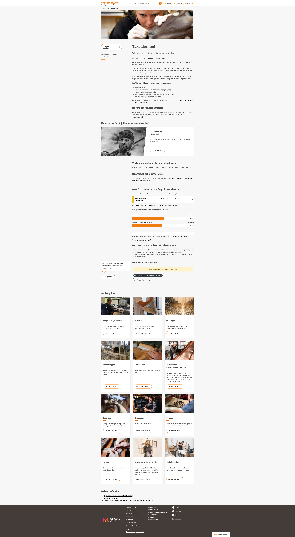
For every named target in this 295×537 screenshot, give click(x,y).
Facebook (177, 507)
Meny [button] (190, 3)
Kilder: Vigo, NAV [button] (139, 279)
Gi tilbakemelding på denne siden (135, 532)
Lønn (145, 58)
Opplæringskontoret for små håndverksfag (118, 496)
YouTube (177, 515)
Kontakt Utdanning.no (132, 513)
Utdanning (139, 58)
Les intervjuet (156, 151)
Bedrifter (157, 58)
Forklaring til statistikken (180, 237)
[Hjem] (116, 3)
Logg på (128, 529)
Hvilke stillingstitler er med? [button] (142, 281)
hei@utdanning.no (153, 519)
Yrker (107, 8)
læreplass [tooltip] (175, 252)
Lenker (163, 58)
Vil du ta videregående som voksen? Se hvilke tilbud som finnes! (154, 205)
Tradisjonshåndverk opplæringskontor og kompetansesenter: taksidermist (129, 500)
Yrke (133, 58)
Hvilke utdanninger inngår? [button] (143, 240)
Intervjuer (150, 58)
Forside (103, 8)
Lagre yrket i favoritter (107, 47)
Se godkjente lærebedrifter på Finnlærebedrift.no (147, 275)
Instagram (178, 511)
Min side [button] (179, 3)
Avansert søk (170, 3)
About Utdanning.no (131, 510)
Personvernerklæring (131, 522)
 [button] (147, 505)
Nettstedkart (129, 519)
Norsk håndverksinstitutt (112, 498)
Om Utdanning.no (131, 507)
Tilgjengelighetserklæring (133, 526)
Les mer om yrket (111, 333)
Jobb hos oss (129, 516)
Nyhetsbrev (178, 519)
